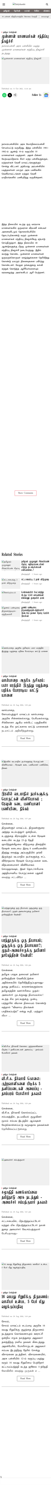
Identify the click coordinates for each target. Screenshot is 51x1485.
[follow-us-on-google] (46, 95)
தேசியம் (17, 11)
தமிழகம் (7, 11)
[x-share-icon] (10, 97)
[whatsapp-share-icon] (4, 97)
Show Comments (25, 493)
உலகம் (27, 11)
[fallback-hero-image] (11, 565)
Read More (25, 738)
